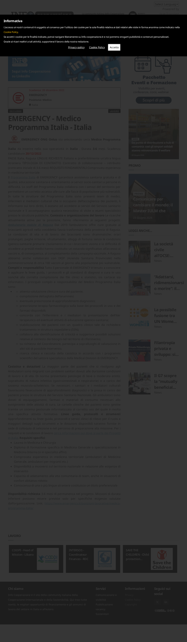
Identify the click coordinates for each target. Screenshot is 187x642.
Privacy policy (76, 47)
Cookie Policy (11, 32)
